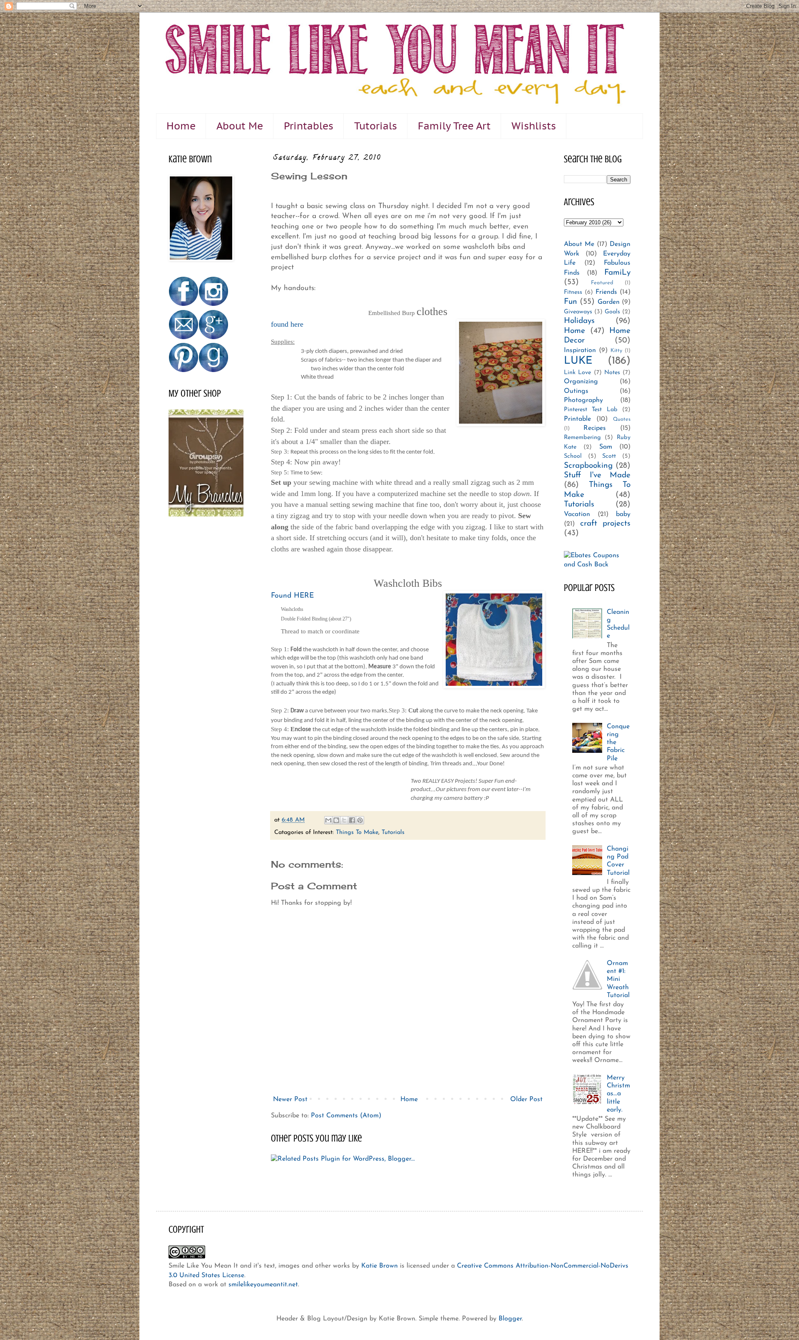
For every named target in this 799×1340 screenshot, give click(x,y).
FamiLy (617, 273)
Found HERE (292, 595)
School (573, 456)
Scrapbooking (588, 466)
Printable (577, 419)
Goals (612, 312)
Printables (308, 125)
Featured (602, 282)
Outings (576, 391)
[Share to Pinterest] (360, 820)
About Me (239, 125)
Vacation (577, 514)
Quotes (621, 419)
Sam (605, 447)
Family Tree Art (454, 125)
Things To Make (357, 832)
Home (181, 125)
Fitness (573, 292)
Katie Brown (379, 1266)
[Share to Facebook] (352, 820)
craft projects (605, 524)
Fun (570, 302)
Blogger (510, 1318)
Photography (583, 400)
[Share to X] (344, 820)
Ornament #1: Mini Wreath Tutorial (618, 979)
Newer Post (290, 1099)
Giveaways (578, 312)
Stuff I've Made (597, 475)
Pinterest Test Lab (591, 410)
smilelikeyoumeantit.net (263, 1284)
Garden (609, 302)
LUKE (578, 361)
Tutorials (375, 125)
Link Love (577, 373)
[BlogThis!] (336, 820)
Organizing (581, 381)
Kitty (616, 350)
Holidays (579, 321)
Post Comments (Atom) (346, 1115)
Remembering (582, 437)
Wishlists (533, 125)
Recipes (594, 428)
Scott (609, 456)
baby (623, 514)
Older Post (526, 1099)
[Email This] (328, 820)
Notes (612, 373)
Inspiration (580, 350)
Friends (606, 292)
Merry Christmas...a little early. (618, 1093)
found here (287, 324)
